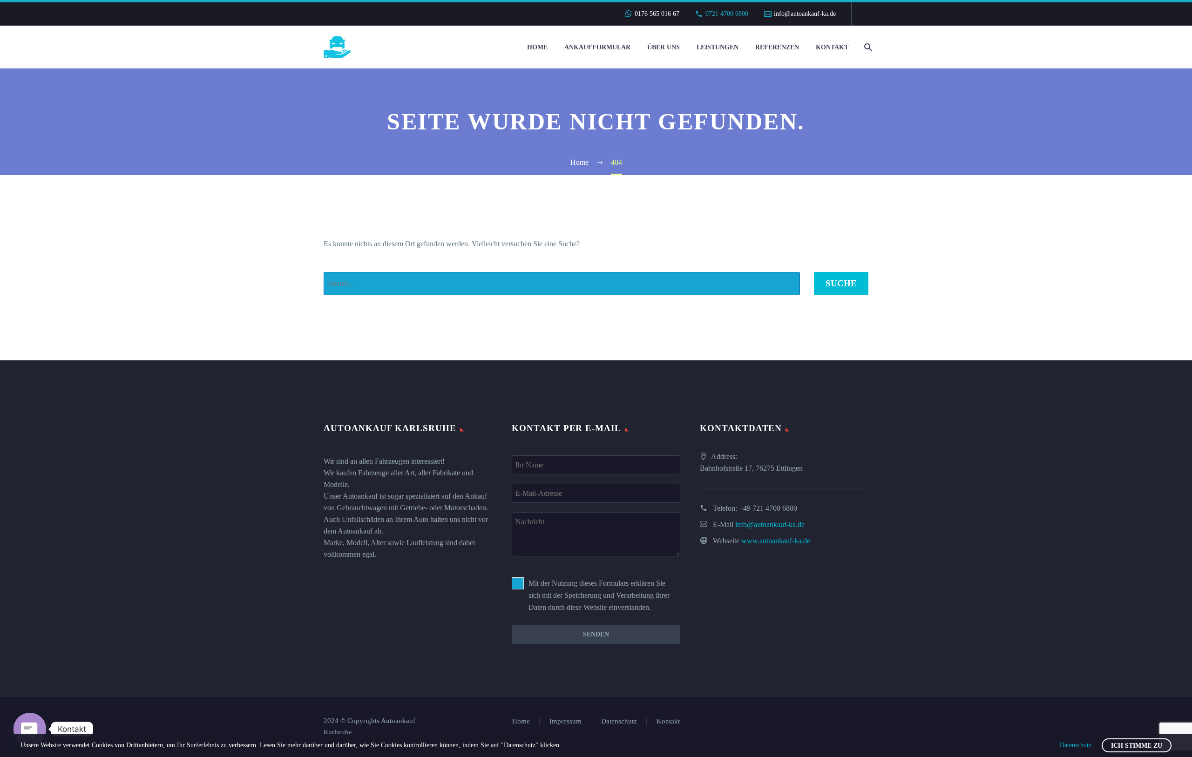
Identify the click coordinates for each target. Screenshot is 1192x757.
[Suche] (867, 47)
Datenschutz (619, 721)
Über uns (663, 47)
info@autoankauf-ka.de (805, 13)
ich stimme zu (1136, 745)
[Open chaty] (30, 729)
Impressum (565, 721)
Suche (841, 283)
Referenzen (777, 47)
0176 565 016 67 (657, 13)
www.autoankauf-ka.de (775, 541)
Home (537, 47)
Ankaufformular (597, 47)
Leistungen (717, 47)
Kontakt (832, 47)
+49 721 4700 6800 (768, 508)
